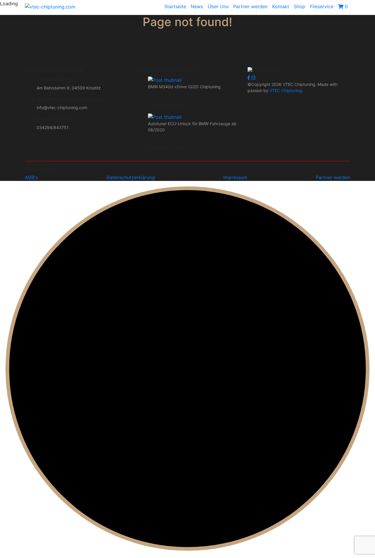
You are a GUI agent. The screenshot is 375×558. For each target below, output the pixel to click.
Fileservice (321, 6)
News (197, 6)
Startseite (175, 6)
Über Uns (218, 6)
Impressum (235, 177)
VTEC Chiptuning (285, 90)
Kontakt (280, 6)
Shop (299, 6)
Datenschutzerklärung (130, 177)
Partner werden (250, 6)
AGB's (31, 177)
